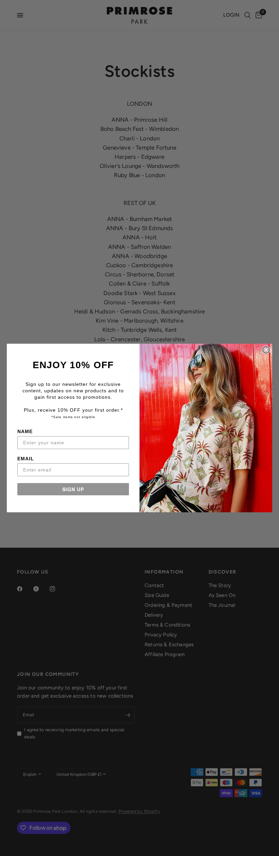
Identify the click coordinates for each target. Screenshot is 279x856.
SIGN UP (73, 489)
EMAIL (25, 458)
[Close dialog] (266, 349)
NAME (25, 431)
